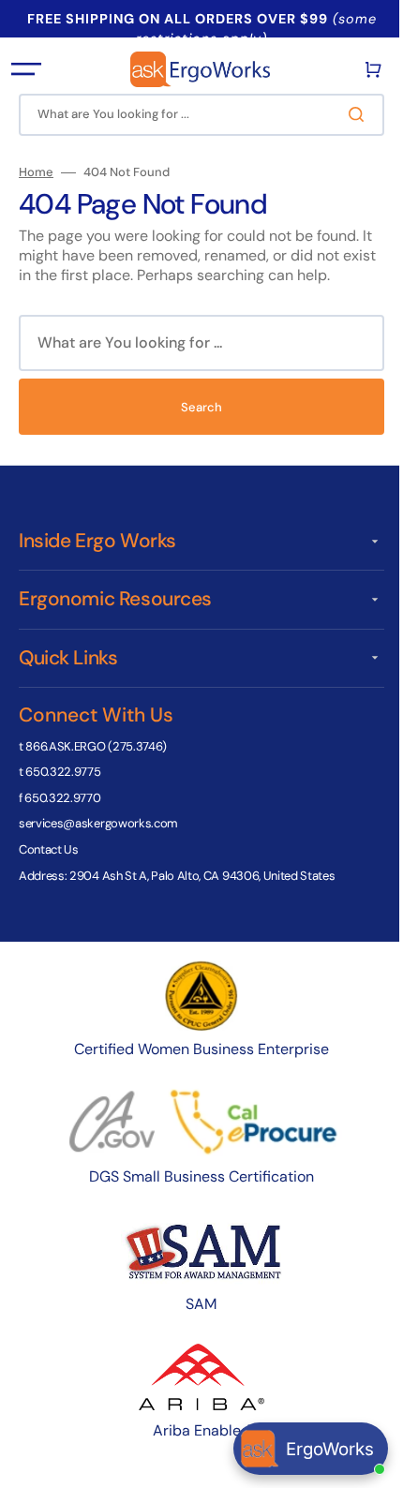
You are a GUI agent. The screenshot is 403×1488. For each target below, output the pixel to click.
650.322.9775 (62, 772)
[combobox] (194, 115)
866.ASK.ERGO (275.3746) (96, 746)
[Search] (345, 114)
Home (36, 172)
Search (195, 407)
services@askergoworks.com (98, 823)
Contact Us (49, 849)
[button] (26, 69)
